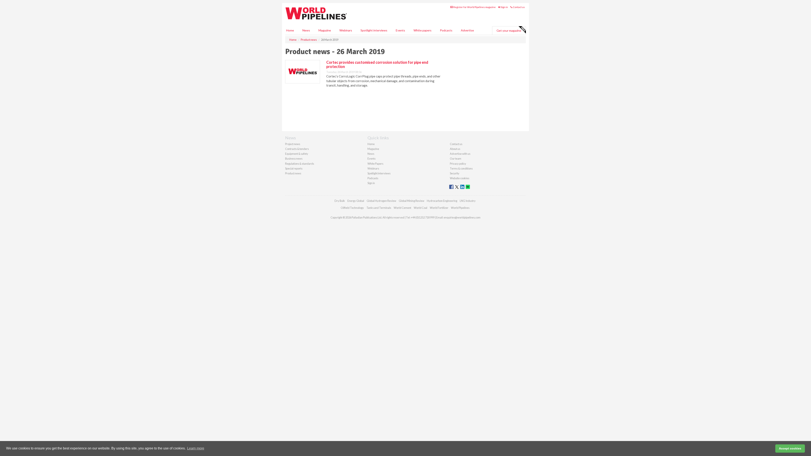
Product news (293, 173)
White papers (422, 30)
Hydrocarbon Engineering (442, 200)
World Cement (402, 207)
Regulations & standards (299, 163)
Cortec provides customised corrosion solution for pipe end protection (377, 64)
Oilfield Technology (352, 207)
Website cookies (459, 178)
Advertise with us (460, 153)
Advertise (467, 30)
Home (290, 30)
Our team (455, 158)
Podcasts (446, 30)
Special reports (293, 168)
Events (400, 30)
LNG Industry (468, 200)
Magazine (324, 30)
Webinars (345, 30)
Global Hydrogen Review (381, 200)
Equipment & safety (296, 153)
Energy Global (355, 200)
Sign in (504, 7)
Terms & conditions (461, 168)
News (370, 153)
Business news (293, 158)
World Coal (420, 207)
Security (454, 173)
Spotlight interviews (374, 30)
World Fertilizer (439, 207)
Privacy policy (458, 163)
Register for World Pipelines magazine (474, 7)
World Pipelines (460, 207)
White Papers (375, 163)
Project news (292, 144)
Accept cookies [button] (790, 448)
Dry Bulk (340, 200)
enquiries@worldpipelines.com (462, 217)
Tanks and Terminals (378, 207)
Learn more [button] (195, 448)
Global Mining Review (411, 200)
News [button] (306, 30)
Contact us (518, 7)
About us (455, 149)
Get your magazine (509, 30)
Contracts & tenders (297, 149)
